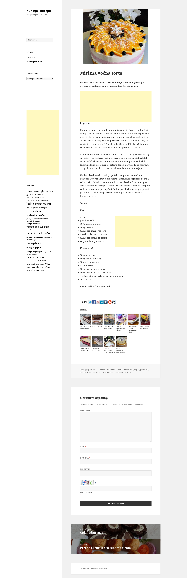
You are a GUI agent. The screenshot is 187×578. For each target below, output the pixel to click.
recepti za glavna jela (38, 226)
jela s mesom (40, 197)
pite (45, 207)
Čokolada (35, 270)
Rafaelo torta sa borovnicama (144, 327)
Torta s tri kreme (97, 326)
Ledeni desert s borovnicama (96, 349)
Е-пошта (85, 458)
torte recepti (32, 267)
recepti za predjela (34, 251)
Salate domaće (31, 264)
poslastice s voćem (36, 215)
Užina (40, 267)
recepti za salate (32, 254)
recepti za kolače (38, 233)
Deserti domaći (115, 369)
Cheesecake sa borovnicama (84, 349)
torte (47, 263)
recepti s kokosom (33, 221)
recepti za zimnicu (32, 261)
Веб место (85, 469)
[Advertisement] (43, 142)
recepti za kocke (31, 230)
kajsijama (135, 178)
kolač (46, 200)
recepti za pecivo (44, 237)
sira (108, 154)
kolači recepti (43, 204)
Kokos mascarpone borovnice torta (120, 350)
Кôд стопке (86, 492)
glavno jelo (30, 198)
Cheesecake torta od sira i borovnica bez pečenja (133, 329)
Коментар (86, 410)
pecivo (30, 207)
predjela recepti (39, 219)
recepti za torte (35, 257)
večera (46, 267)
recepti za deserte (34, 223)
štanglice (42, 270)
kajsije (136, 369)
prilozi (46, 218)
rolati (39, 261)
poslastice (34, 211)
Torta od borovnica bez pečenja (120, 328)
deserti (29, 191)
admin (102, 369)
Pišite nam (31, 57)
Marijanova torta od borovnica (85, 327)
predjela (30, 218)
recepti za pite (32, 239)
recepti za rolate (48, 252)
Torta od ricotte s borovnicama (109, 327)
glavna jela (47, 191)
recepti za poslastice (104, 372)
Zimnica (29, 270)
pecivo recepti (38, 208)
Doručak (37, 191)
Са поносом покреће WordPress (93, 568)
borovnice (129, 369)
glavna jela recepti (36, 194)
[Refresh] (95, 481)
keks (39, 200)
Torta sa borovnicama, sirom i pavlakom (109, 350)
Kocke (42, 200)
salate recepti (40, 264)
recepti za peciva (32, 237)
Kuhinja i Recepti (39, 11)
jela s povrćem (32, 200)
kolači (31, 204)
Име (83, 446)
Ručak (44, 261)
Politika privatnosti (34, 62)
